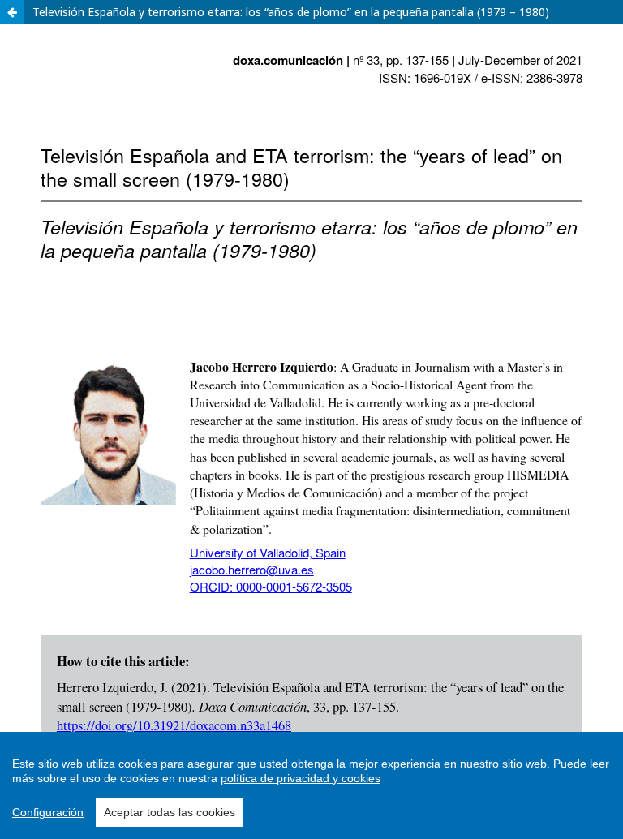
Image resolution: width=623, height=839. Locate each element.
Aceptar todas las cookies (169, 812)
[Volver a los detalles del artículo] (12, 12)
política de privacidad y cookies (300, 778)
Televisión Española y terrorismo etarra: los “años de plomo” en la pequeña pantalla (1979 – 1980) (290, 11)
